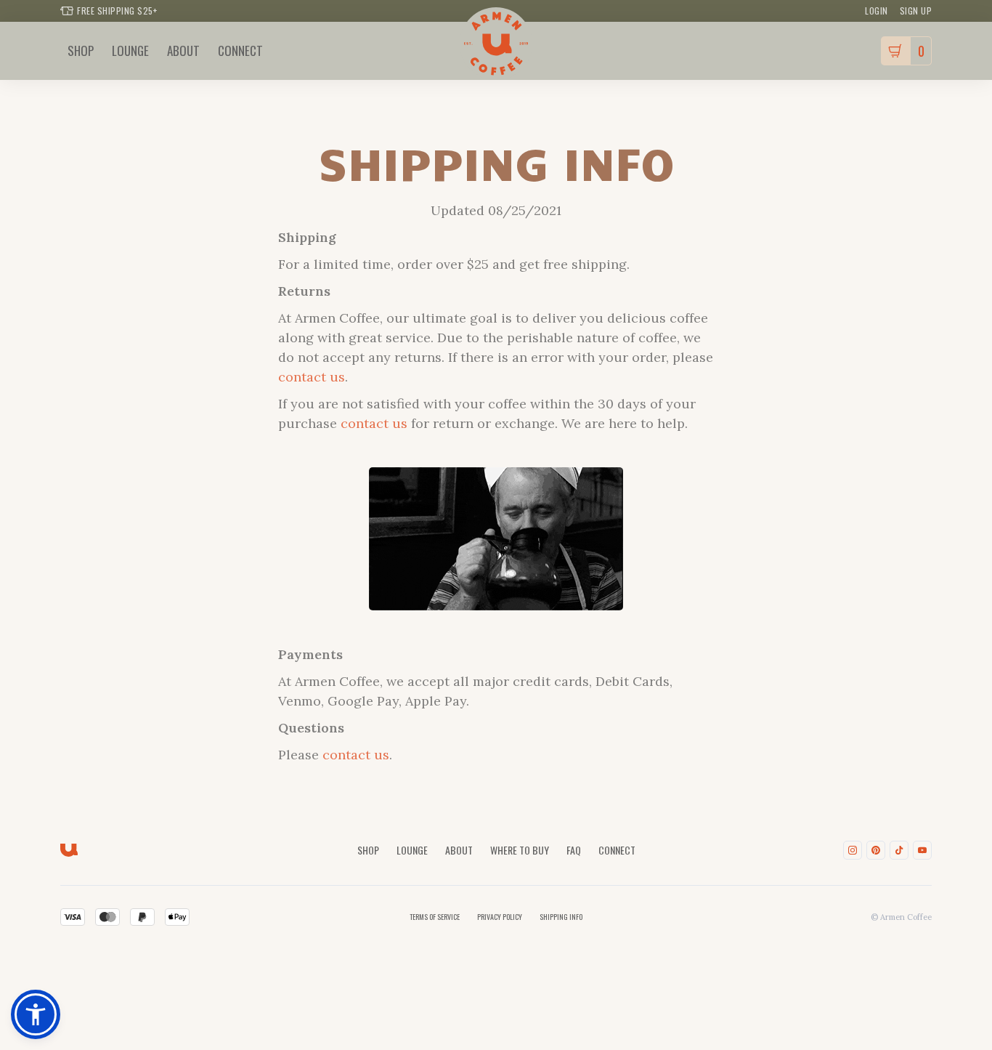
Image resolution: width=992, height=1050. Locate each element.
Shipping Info (561, 916)
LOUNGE (130, 50)
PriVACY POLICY (499, 916)
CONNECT (240, 50)
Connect (616, 849)
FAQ (573, 849)
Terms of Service (435, 916)
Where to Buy (519, 849)
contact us (311, 376)
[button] (906, 50)
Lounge (412, 849)
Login (876, 10)
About (459, 849)
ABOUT (183, 50)
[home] (496, 43)
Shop (81, 50)
